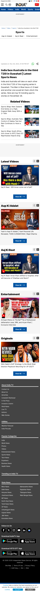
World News (6, 443)
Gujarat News (6, 512)
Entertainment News (8, 452)
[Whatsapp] (33, 64)
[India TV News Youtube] (38, 1)
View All (18, 197)
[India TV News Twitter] (36, 1)
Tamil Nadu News (7, 504)
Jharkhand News (7, 495)
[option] (20, 176)
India (17, 9)
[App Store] (28, 541)
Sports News (6, 455)
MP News (5, 498)
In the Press (5, 401)
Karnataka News (7, 518)
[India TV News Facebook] (34, 1)
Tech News (5, 457)
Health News (6, 466)
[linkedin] (24, 530)
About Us (5, 392)
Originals (7, 338)
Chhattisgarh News (8, 510)
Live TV (4, 409)
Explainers (5, 460)
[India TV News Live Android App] (10, 541)
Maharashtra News (26, 486)
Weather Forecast (7, 426)
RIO (22, 568)
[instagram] (14, 530)
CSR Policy (14, 568)
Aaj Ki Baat (8, 250)
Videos (10, 9)
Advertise (5, 395)
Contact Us (5, 389)
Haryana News (6, 492)
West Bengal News (26, 495)
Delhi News (5, 489)
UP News (5, 507)
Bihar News (5, 486)
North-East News (7, 501)
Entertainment (31, 36)
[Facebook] (4, 530)
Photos (4, 446)
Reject (30, 589)
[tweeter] (9, 530)
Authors (4, 412)
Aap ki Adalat (7, 36)
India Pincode (6, 428)
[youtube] (19, 530)
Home (3, 9)
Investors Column (7, 403)
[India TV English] (21, 4)
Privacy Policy (30, 565)
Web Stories (6, 415)
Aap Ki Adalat (9, 205)
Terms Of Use (18, 565)
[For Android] (10, 553)
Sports (30, 9)
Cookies (5, 585)
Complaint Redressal (8, 398)
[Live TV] (37, 4)
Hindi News (5, 406)
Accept (18, 589)
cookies (7, 589)
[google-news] (29, 530)
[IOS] (29, 1)
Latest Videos (10, 161)
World (23, 9)
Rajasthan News (25, 489)
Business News (7, 463)
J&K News (5, 515)
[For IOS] (28, 553)
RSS (27, 568)
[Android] (31, 1)
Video (8, 28)
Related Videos (20, 101)
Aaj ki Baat (19, 36)
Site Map (8, 565)
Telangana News (25, 492)
